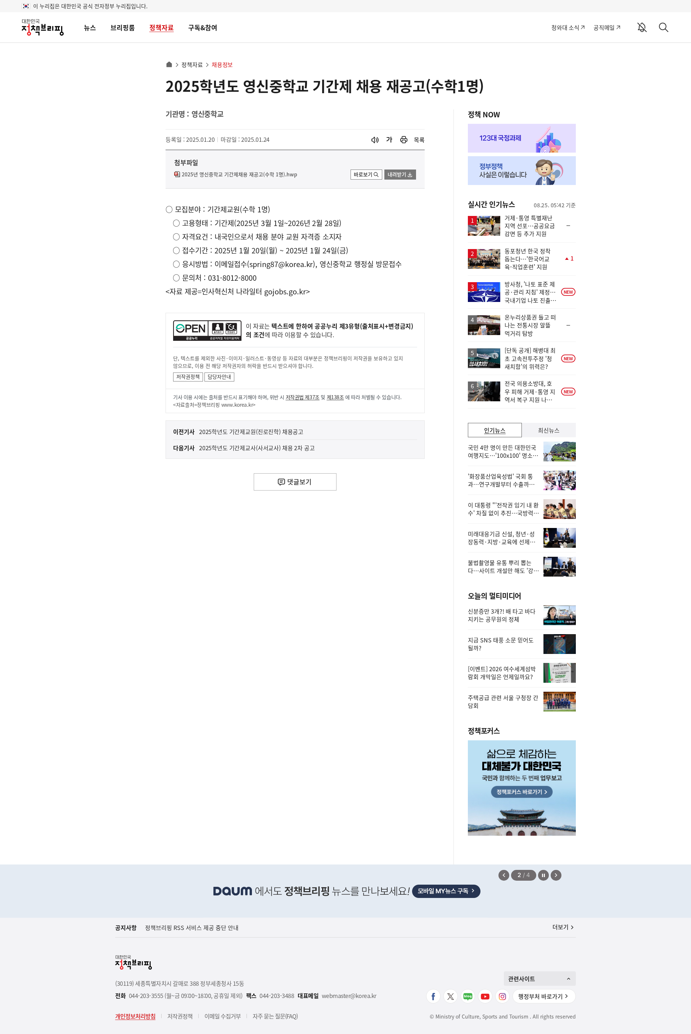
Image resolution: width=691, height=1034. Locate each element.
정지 (543, 875)
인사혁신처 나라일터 (232, 291)
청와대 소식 (565, 27)
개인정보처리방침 (135, 1016)
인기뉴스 (495, 430)
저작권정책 (188, 376)
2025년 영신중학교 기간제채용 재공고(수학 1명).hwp (239, 174)
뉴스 (90, 27)
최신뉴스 (549, 430)
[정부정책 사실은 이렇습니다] (522, 170)
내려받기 (397, 174)
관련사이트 (521, 978)
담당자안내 (219, 376)
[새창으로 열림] (403, 139)
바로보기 (363, 174)
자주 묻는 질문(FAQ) (275, 1016)
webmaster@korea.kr (349, 996)
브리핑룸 (122, 27)
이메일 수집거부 (222, 1016)
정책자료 (161, 27)
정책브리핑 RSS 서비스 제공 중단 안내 (192, 927)
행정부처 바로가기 (540, 996)
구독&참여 (202, 27)
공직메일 (604, 27)
